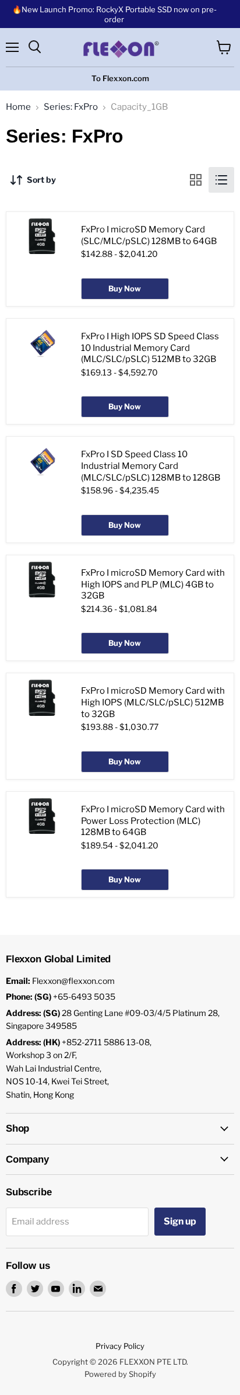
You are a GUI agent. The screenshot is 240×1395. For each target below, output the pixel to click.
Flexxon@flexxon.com (73, 981)
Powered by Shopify (120, 1374)
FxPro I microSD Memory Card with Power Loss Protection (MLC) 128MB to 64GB (153, 820)
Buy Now (124, 288)
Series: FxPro (71, 107)
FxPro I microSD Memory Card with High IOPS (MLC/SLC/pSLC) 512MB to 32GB (153, 702)
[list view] (221, 180)
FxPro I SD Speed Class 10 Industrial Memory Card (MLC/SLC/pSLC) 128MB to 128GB (150, 465)
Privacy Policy (120, 1346)
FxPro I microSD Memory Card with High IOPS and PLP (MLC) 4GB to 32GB (153, 584)
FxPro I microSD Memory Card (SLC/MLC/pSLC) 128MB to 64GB (149, 235)
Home (18, 107)
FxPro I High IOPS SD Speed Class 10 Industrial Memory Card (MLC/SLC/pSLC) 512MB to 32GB (150, 347)
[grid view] (196, 180)
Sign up (180, 1221)
